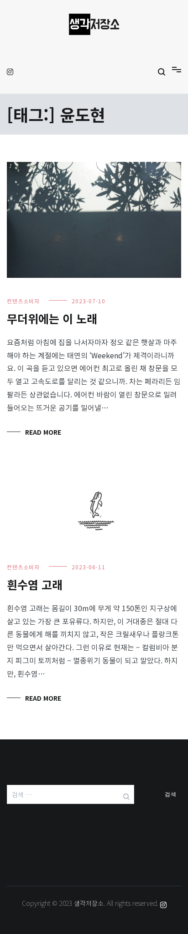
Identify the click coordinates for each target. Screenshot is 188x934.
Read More (43, 432)
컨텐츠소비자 (23, 301)
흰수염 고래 (35, 584)
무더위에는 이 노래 (52, 318)
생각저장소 (89, 903)
